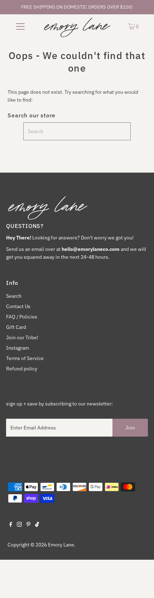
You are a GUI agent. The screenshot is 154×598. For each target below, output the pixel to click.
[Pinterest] (28, 525)
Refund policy (21, 368)
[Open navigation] (21, 26)
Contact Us (18, 306)
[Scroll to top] (140, 584)
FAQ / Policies (21, 316)
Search (13, 296)
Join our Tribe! (22, 337)
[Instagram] (19, 525)
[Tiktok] (37, 525)
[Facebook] (11, 525)
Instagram (17, 348)
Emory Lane (61, 544)
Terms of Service (25, 358)
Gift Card (16, 327)
